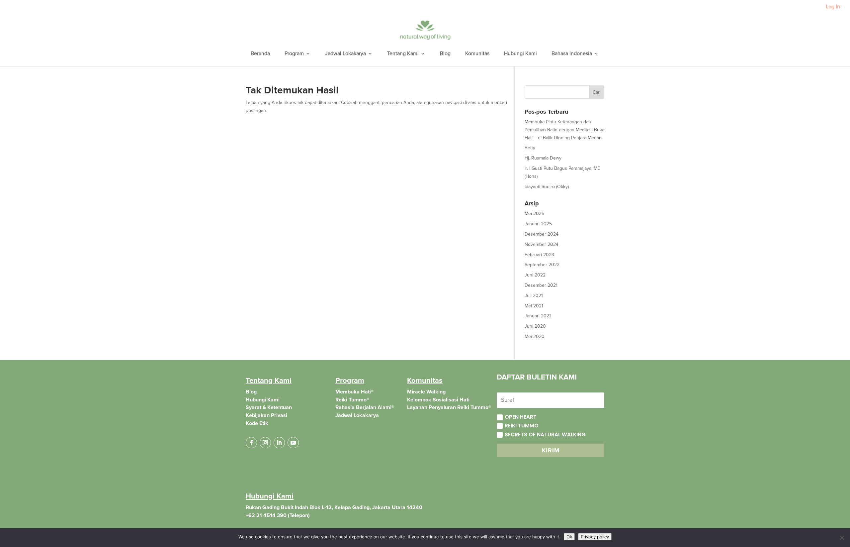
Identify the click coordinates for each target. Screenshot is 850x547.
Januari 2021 (538, 316)
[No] (841, 537)
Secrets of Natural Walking (545, 434)
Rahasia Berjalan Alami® (364, 407)
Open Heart (521, 416)
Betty (530, 148)
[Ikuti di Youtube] (293, 442)
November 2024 (541, 244)
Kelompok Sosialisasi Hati (438, 399)
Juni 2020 (535, 326)
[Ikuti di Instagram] (265, 442)
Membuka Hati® (354, 391)
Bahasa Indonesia (572, 54)
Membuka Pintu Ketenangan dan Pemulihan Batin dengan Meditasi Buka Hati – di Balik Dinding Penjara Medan (564, 130)
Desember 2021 (541, 285)
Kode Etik (257, 423)
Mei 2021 (534, 306)
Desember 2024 (541, 234)
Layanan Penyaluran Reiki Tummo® (449, 407)
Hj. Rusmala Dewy (543, 158)
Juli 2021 (534, 295)
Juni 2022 (535, 275)
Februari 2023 (539, 255)
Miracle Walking (426, 391)
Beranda (260, 54)
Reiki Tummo (522, 425)
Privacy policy (595, 536)
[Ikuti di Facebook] (251, 442)
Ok (569, 536)
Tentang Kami (403, 54)
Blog (445, 54)
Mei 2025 (534, 213)
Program (294, 54)
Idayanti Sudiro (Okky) (547, 186)
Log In (833, 7)
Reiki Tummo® (352, 399)
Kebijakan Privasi (266, 415)
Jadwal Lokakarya (345, 54)
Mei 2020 (535, 336)
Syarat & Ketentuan (269, 407)
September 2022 (542, 265)
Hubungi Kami (520, 54)
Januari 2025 (538, 224)
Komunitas (477, 54)
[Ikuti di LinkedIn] (279, 442)
